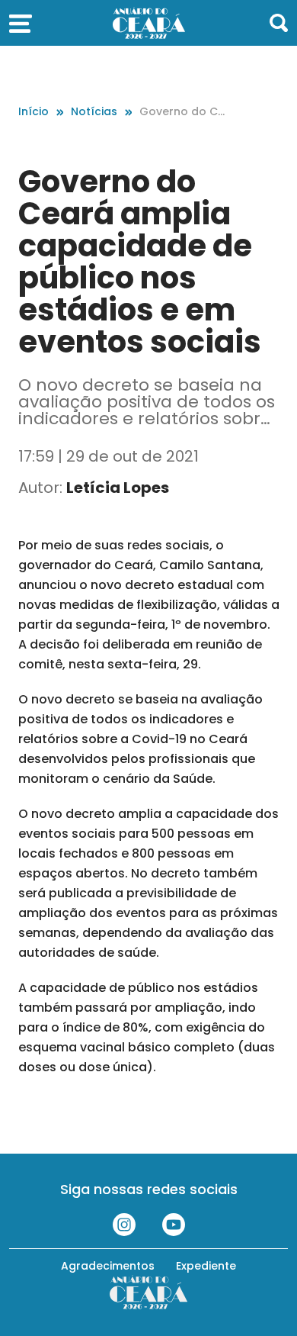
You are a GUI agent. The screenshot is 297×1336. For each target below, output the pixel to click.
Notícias (94, 111)
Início (33, 111)
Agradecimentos (108, 1265)
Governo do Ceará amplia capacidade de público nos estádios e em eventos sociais (182, 112)
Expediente (206, 1265)
